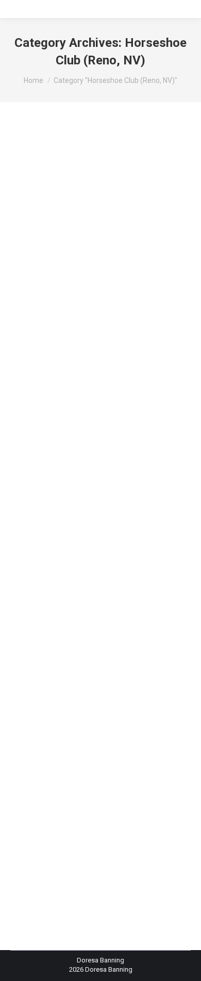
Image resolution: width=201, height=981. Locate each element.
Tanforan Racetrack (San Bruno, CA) (91, 400)
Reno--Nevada (79, 391)
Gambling (61, 326)
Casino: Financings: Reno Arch (68, 718)
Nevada (118, 382)
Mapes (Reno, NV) (76, 382)
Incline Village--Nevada (92, 363)
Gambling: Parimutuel (95, 335)
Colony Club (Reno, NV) (92, 728)
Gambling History (104, 326)
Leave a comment (49, 429)
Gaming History (110, 344)
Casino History (76, 279)
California (37, 279)
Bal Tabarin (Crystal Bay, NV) (64, 251)
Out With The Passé (69, 701)
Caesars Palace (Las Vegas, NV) (99, 269)
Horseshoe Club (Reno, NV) (99, 737)
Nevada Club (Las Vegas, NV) (101, 746)
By (51, 420)
